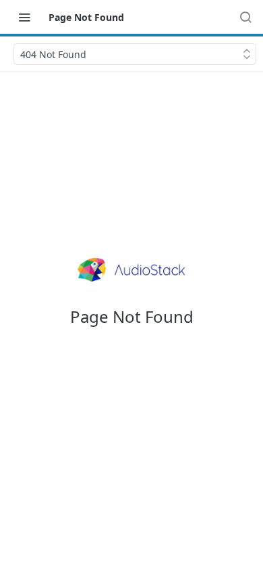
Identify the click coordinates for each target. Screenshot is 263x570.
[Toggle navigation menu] (24, 17)
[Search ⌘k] (245, 17)
